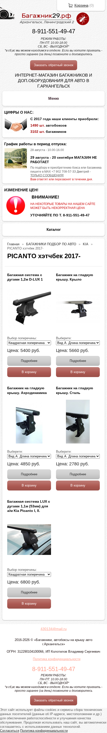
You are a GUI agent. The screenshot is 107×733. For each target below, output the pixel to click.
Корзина (81, 5)
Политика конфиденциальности (56, 659)
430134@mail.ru (54, 629)
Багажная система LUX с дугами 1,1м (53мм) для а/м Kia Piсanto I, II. (28, 505)
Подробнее (29, 361)
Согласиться (9, 731)
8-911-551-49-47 (53, 31)
